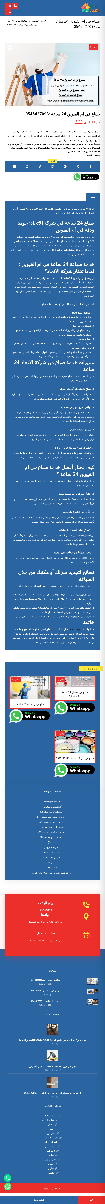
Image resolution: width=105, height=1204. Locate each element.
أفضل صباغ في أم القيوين (85, 144)
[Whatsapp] (7, 1186)
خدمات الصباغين (50, 1137)
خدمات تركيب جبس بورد (53, 832)
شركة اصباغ (52, 847)
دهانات (51, 1155)
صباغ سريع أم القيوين (79, 148)
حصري (51, 1128)
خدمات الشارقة (51, 1115)
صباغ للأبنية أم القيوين (24, 148)
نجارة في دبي (51, 1159)
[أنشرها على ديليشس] (40, 166)
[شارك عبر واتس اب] (27, 166)
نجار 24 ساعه (53, 867)
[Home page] (45, 20)
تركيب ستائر (50, 1146)
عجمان (51, 1124)
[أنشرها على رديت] (52, 166)
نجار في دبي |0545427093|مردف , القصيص (52, 1066)
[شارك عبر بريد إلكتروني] (14, 166)
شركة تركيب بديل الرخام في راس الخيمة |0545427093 (52, 1092)
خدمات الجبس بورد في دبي (52, 816)
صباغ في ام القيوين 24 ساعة (44, 148)
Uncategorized (49, 801)
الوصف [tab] (93, 197)
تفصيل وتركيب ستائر (52, 811)
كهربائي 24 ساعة (52, 857)
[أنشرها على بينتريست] (65, 166)
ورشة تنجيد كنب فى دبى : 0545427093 (53, 872)
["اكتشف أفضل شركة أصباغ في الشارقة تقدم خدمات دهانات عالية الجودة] (90, 8)
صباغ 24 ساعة (92, 155)
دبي (52, 842)
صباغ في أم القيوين (63, 148)
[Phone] (7, 1178)
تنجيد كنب (50, 1150)
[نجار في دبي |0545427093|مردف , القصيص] (52, 1055)
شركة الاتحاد (75, 629)
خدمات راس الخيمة (51, 1120)
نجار (53, 862)
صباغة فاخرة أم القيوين (76, 151)
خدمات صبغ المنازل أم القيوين (45, 144)
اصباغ (50, 1163)
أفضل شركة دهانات (53, 806)
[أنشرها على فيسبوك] (90, 166)
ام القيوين (50, 1172)
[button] (9, 47)
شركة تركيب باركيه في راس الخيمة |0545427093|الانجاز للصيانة (52, 1040)
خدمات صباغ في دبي (52, 837)
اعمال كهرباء (51, 1141)
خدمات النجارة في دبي (53, 821)
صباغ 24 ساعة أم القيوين (23, 144)
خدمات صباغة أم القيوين (66, 144)
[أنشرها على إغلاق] (78, 166)
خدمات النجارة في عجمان (52, 827)
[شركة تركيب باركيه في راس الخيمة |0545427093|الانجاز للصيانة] (52, 1029)
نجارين (51, 1168)
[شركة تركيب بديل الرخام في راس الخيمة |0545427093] (52, 1082)
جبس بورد (50, 1133)
